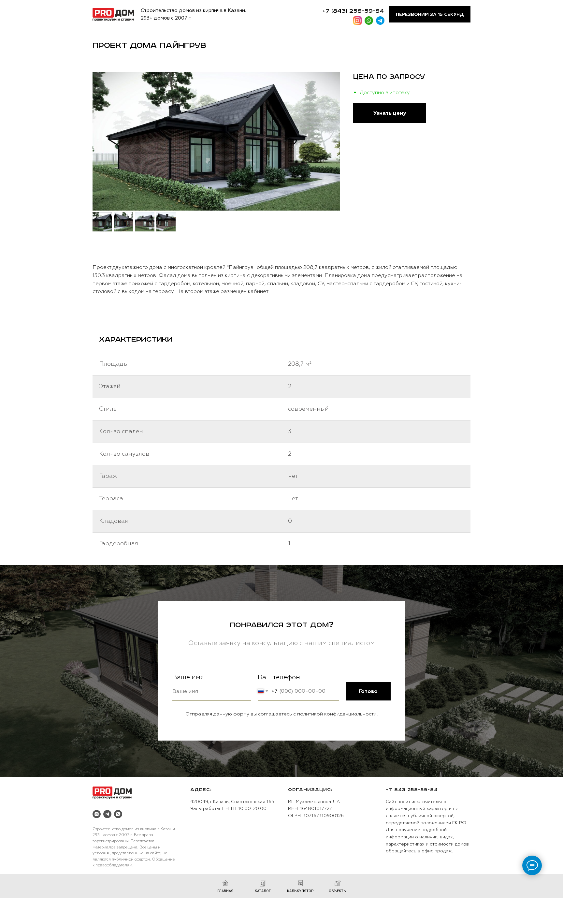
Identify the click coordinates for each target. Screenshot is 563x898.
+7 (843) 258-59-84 (353, 11)
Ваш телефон (279, 677)
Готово (368, 691)
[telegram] (107, 814)
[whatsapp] (118, 814)
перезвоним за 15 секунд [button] (430, 14)
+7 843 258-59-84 (412, 789)
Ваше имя (188, 677)
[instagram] (97, 814)
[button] (389, 113)
